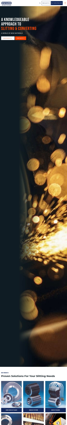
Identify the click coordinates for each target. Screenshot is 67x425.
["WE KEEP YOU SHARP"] (6, 3)
